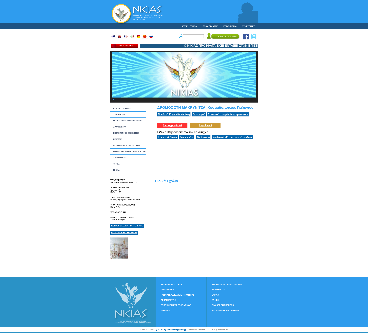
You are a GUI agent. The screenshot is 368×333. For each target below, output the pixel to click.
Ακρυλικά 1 (205, 125)
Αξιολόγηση (203, 137)
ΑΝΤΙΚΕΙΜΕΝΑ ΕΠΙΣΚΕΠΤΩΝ (225, 310)
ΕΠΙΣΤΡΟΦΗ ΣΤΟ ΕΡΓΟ (124, 232)
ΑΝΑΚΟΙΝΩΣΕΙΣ (119, 158)
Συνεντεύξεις (187, 137)
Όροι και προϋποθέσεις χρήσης (170, 330)
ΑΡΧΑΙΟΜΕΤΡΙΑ (119, 127)
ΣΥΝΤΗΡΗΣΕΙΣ (119, 115)
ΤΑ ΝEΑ (116, 164)
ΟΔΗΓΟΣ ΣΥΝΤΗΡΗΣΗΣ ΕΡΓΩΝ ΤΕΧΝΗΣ (129, 152)
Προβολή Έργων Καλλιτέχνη (174, 114)
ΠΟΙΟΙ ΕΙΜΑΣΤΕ (210, 26)
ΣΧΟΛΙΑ (116, 170)
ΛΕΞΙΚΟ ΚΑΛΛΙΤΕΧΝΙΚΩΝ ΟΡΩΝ (126, 145)
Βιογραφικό (199, 114)
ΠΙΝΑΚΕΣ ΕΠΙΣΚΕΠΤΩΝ (223, 305)
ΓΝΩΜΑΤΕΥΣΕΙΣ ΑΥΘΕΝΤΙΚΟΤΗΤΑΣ (127, 121)
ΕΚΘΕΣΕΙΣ (117, 139)
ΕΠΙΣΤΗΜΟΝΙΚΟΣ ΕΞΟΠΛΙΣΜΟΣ (126, 133)
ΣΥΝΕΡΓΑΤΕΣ (248, 26)
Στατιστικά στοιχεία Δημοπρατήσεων (228, 114)
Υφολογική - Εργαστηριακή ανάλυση (233, 137)
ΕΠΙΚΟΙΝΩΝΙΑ (230, 26)
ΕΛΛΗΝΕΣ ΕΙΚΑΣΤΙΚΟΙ (122, 108)
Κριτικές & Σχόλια (167, 137)
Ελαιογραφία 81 (172, 125)
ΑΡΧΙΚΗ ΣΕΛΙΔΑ (189, 26)
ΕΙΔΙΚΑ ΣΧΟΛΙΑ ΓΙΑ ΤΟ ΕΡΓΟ (127, 225)
